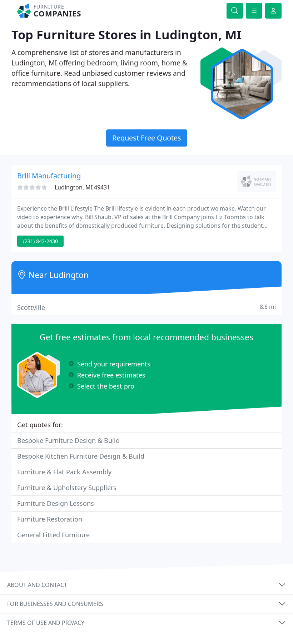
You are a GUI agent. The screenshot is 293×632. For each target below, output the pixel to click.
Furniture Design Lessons (55, 503)
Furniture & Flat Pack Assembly (64, 472)
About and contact (37, 585)
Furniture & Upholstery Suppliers (66, 487)
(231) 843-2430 (40, 241)
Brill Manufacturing (49, 176)
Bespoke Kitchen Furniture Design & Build (80, 456)
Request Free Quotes (146, 138)
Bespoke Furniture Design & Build (68, 440)
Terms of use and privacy (45, 623)
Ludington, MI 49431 (82, 187)
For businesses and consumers (55, 604)
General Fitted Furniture (53, 534)
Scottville (146, 307)
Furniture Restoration (49, 519)
